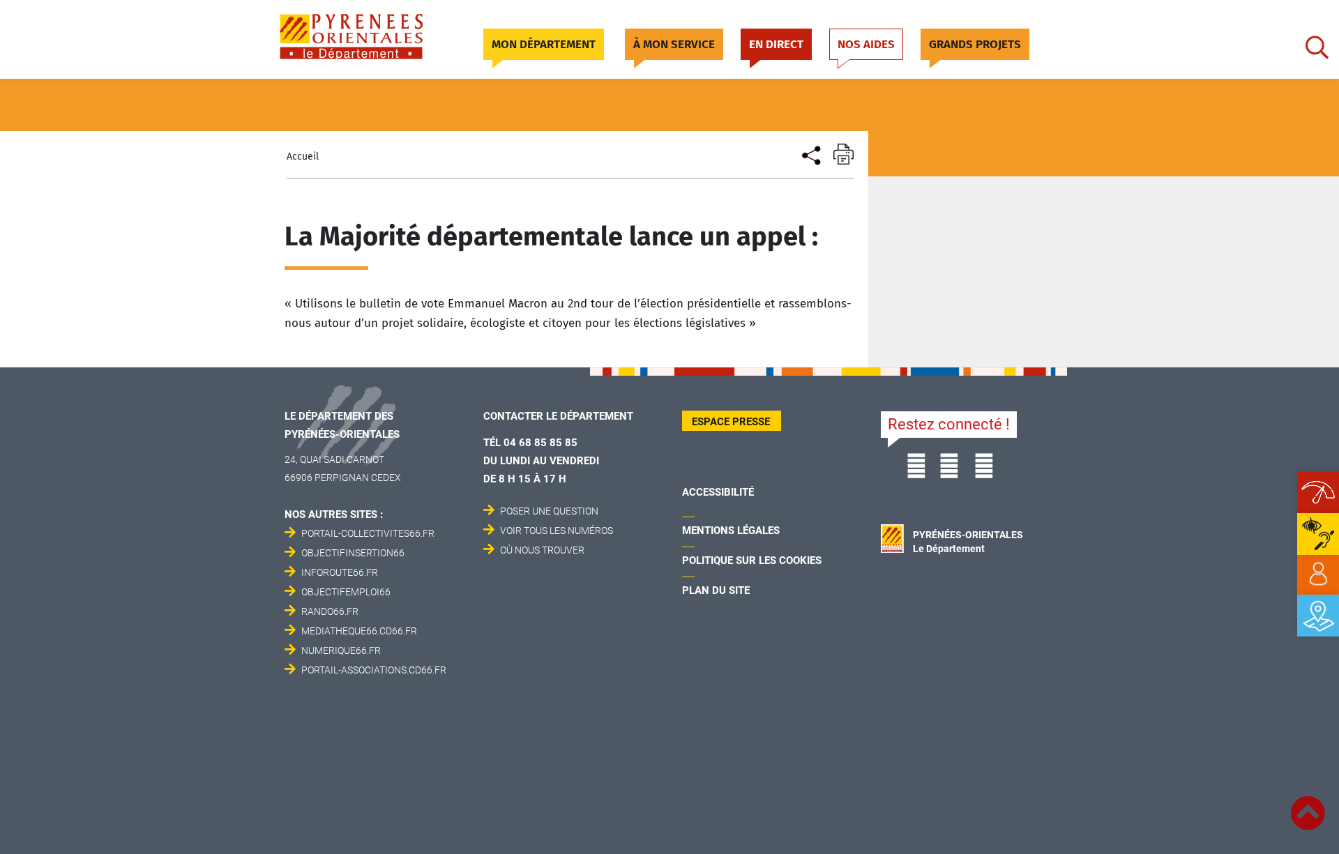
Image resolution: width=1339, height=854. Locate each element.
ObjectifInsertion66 (352, 552)
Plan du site (716, 590)
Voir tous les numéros (556, 530)
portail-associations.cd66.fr (373, 670)
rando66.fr (329, 611)
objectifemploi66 (346, 591)
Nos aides (866, 44)
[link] (1318, 574)
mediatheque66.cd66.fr (359, 630)
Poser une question (549, 511)
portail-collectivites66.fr (367, 533)
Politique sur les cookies (752, 560)
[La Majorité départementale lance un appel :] (810, 154)
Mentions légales (731, 530)
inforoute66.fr (339, 572)
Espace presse (731, 421)
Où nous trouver (542, 550)
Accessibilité (718, 492)
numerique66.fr (341, 650)
